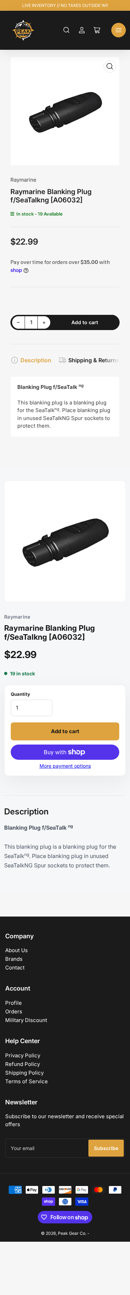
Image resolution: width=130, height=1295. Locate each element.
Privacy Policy (22, 1055)
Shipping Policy (24, 1072)
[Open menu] (118, 30)
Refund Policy (22, 1064)
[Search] (66, 30)
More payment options (65, 766)
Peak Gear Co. (72, 1233)
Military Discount (26, 1020)
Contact (15, 967)
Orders (13, 1011)
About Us (16, 950)
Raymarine (23, 179)
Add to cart (65, 731)
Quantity (20, 694)
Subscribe (106, 1148)
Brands (14, 959)
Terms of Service (26, 1081)
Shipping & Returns (93, 360)
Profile (13, 1003)
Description (35, 360)
